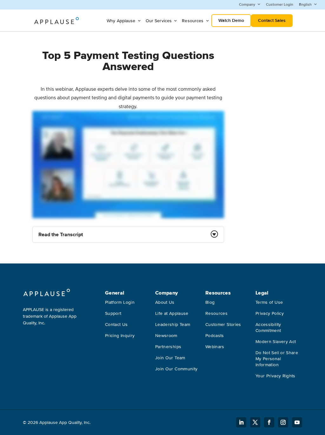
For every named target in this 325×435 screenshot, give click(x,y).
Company (247, 4)
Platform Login (120, 302)
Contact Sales (272, 20)
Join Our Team (170, 357)
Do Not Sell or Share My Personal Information (276, 358)
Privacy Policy (269, 313)
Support (113, 313)
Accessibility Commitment (268, 327)
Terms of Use (269, 302)
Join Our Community (176, 369)
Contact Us (116, 324)
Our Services (159, 20)
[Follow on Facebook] (269, 422)
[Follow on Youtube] (297, 422)
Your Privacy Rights (275, 376)
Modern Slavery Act (275, 341)
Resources (192, 20)
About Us (165, 302)
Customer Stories (223, 324)
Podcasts (214, 335)
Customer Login (279, 4)
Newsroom (166, 335)
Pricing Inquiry (120, 335)
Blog (210, 302)
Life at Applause (172, 313)
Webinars (214, 346)
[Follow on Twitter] (255, 422)
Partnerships (168, 346)
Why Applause (121, 20)
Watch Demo (231, 20)
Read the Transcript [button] (60, 234)
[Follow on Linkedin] (241, 422)
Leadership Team (172, 324)
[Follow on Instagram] (283, 422)
